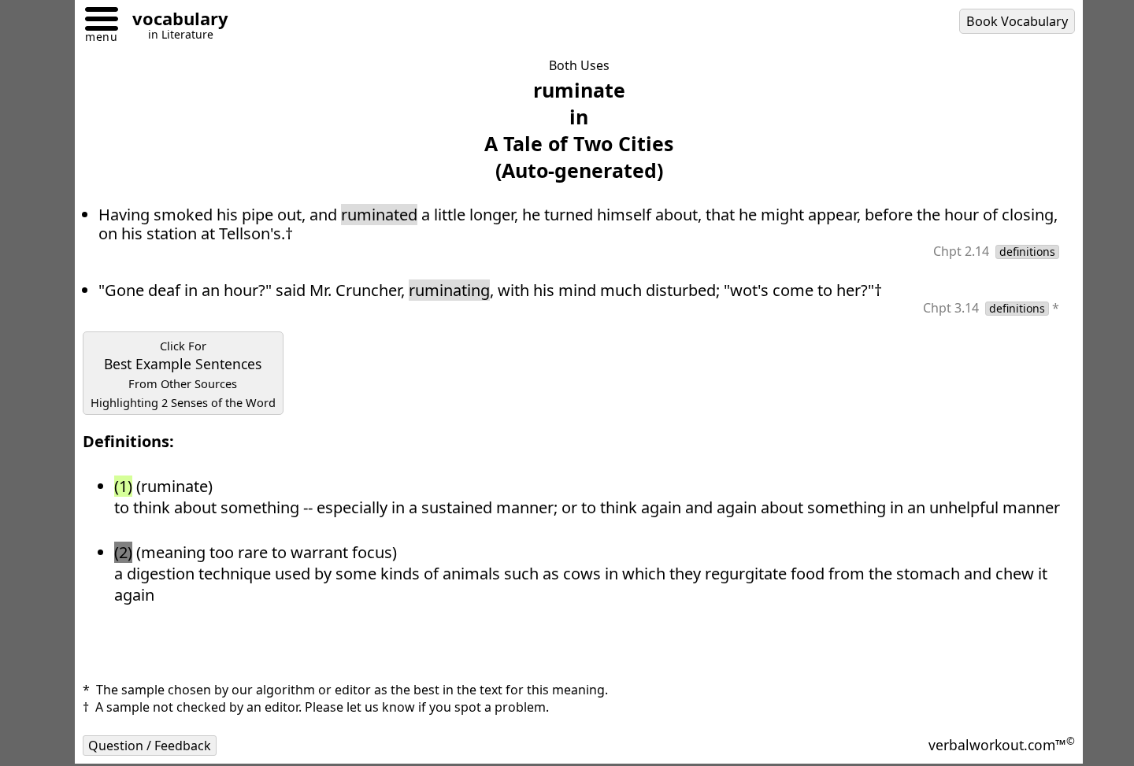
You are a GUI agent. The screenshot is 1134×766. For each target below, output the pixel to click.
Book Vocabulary (1017, 21)
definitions (1027, 252)
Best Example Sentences (183, 374)
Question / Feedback (149, 745)
